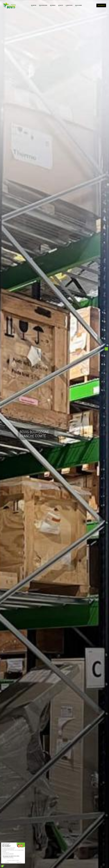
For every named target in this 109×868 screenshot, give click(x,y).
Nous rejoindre (78, 5)
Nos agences (52, 5)
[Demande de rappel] (106, 348)
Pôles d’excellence (43, 5)
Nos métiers (33, 5)
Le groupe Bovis (69, 5)
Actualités (60, 5)
